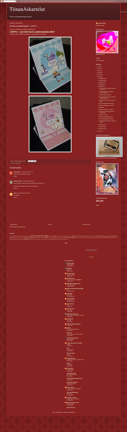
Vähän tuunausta (70, 264)
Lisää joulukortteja (70, 403)
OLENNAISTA (70, 319)
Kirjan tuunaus (99, 236)
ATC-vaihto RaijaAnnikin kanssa (106, 103)
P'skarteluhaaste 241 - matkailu (105, 109)
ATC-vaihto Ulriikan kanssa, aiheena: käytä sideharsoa (107, 97)
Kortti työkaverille (70, 339)
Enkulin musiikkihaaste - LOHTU (106, 105)
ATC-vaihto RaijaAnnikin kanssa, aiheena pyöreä (106, 92)
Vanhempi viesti (86, 224)
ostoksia (46, 237)
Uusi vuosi (69, 320)
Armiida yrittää (70, 263)
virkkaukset (66, 239)
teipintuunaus (35, 239)
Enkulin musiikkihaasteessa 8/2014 (18, 29)
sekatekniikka (112, 237)
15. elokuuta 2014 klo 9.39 (28, 181)
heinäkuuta (101, 124)
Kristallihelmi (70, 368)
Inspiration (69, 268)
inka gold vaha (84, 236)
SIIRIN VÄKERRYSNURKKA (74, 324)
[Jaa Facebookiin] (34, 161)
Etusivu (50, 224)
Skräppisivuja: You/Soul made (73, 398)
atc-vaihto (45, 236)
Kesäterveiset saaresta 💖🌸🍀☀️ (74, 279)
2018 (98, 68)
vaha (51, 239)
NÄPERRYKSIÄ (70, 278)
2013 (98, 131)
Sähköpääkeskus (71, 358)
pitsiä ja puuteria (61, 237)
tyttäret (39, 239)
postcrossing (77, 237)
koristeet (110, 236)
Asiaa (68, 289)
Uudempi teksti (13, 224)
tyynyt (42, 239)
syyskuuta (101, 84)
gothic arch (69, 236)
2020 (98, 66)
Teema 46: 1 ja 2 (70, 349)
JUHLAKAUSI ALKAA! (71, 284)
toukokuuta (101, 128)
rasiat (86, 237)
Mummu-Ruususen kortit (73, 402)
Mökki (39, 237)
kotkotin (69, 327)
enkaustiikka (54, 236)
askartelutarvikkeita (26, 236)
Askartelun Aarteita (71, 397)
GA (62, 236)
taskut (30, 239)
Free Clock (91, 256)
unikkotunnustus (47, 239)
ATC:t (68, 305)
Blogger (73, 412)
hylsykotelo (78, 236)
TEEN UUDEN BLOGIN (72, 374)
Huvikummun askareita (72, 338)
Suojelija (68, 344)
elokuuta (101, 86)
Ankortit (69, 363)
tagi (22, 239)
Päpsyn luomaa (70, 387)
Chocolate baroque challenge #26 (74, 388)
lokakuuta (101, 82)
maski (22, 237)
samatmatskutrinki (105, 237)
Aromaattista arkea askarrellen (74, 343)
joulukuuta (101, 78)
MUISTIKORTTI (70, 300)
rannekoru (82, 237)
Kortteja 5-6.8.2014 (102, 114)
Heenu (15, 193)
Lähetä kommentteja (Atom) (18, 226)
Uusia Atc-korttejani (71, 274)
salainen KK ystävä (91, 237)
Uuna (68, 348)
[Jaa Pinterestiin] (35, 161)
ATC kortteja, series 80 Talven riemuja (75, 334)
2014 (98, 76)
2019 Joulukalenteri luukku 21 (73, 329)
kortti (19, 163)
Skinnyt (68, 354)
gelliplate (65, 236)
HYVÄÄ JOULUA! (70, 369)
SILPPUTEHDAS (71, 298)
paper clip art (55, 237)
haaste (16, 163)
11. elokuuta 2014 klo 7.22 (26, 172)
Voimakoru (69, 269)
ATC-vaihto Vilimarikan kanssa (105, 116)
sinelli (116, 237)
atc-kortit (37, 236)
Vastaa (15, 176)
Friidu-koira (59, 236)
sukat (11, 239)
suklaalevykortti (15, 239)
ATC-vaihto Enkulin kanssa (104, 94)
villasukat (54, 239)
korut (116, 236)
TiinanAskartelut (27, 8)
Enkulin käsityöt (71, 273)
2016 (98, 72)
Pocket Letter (71, 237)
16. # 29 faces (70, 393)
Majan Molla (69, 293)
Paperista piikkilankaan (72, 392)
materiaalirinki (26, 237)
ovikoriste (50, 237)
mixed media (32, 237)
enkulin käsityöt (17, 181)
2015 (98, 74)
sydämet (20, 239)
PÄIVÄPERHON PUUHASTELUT (74, 378)
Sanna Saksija (70, 303)
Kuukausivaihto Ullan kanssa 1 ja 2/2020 (75, 315)
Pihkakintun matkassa (72, 382)
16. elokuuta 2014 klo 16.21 (23, 193)
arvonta (11, 236)
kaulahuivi (90, 236)
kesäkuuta (101, 126)
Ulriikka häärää (70, 308)
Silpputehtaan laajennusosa (73, 283)
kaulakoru (94, 236)
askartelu (20, 236)
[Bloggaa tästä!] (30, 161)
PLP (66, 237)
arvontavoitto (15, 236)
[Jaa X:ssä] (32, 161)
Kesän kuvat (69, 294)
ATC (32, 236)
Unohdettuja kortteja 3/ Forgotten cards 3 (75, 359)
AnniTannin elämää (71, 373)
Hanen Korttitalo (71, 353)
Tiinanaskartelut (102, 23)
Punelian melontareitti (71, 383)
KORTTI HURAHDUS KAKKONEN (75, 288)
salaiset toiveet (98, 237)
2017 (98, 70)
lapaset (15, 237)
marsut (19, 237)
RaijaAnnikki (17, 172)
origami (42, 237)
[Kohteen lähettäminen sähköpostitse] (29, 161)
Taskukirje (26, 239)
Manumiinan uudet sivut (72, 314)
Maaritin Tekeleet (71, 407)
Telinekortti (101, 107)
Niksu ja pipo (69, 364)
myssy (37, 237)
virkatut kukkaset (60, 239)
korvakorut (12, 237)
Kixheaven (69, 333)
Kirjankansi (106, 236)
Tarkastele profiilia (100, 25)
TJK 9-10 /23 (69, 310)
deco (50, 236)
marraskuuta (102, 80)
